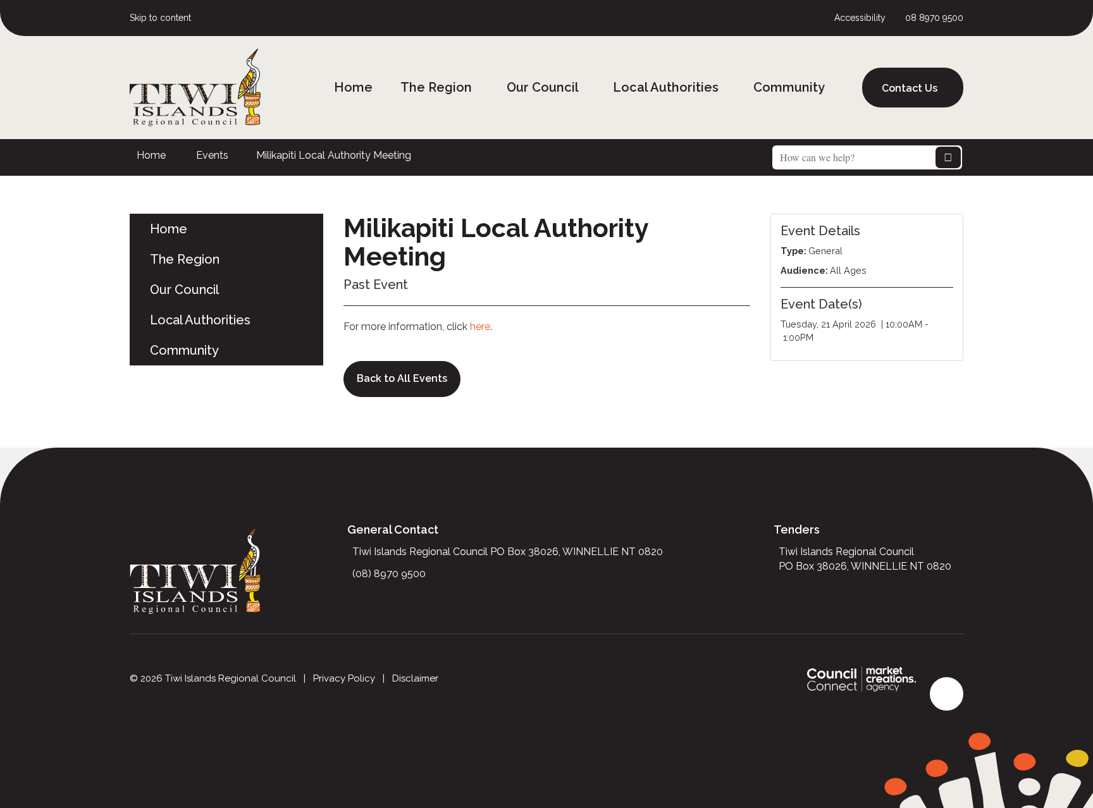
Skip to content (160, 18)
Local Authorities (666, 87)
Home (353, 87)
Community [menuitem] (184, 350)
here (480, 327)
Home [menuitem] (168, 228)
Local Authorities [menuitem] (200, 319)
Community (789, 87)
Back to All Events (402, 378)
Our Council (543, 87)
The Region (436, 87)
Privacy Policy (344, 678)
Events (212, 155)
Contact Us (909, 88)
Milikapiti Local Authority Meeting (333, 155)
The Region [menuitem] (184, 259)
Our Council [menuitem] (184, 289)
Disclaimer (415, 678)
